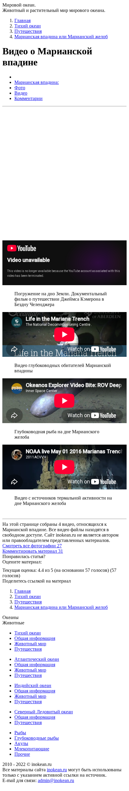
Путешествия (28, 31)
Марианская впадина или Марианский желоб (61, 36)
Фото (19, 87)
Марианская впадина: (36, 82)
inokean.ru (57, 769)
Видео (20, 93)
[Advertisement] (64, 173)
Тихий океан (27, 25)
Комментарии (28, 98)
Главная (22, 20)
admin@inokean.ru (56, 780)
